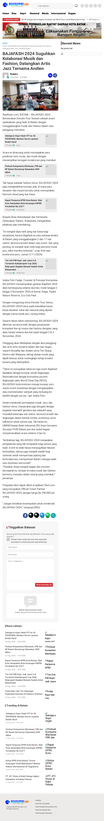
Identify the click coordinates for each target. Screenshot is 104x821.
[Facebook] (82, 6)
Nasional (34, 13)
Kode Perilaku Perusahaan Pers (46, 807)
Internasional (58, 13)
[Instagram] (91, 6)
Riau (14, 13)
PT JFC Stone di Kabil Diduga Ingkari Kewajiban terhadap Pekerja (22, 778)
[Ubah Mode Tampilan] (77, 6)
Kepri (23, 13)
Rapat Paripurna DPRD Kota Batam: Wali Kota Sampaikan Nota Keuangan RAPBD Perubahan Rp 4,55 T (23, 203)
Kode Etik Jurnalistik (42, 803)
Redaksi (14, 74)
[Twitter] (87, 6)
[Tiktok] (99, 6)
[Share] (55, 75)
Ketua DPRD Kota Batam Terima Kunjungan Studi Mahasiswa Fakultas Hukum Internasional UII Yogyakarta (23, 763)
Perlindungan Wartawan (43, 813)
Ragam (72, 13)
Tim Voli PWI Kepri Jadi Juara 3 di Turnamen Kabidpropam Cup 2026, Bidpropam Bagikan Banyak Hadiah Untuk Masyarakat (24, 265)
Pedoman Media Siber (43, 810)
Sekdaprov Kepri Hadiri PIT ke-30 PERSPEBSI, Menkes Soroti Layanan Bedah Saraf (21, 139)
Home (6, 13)
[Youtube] (95, 6)
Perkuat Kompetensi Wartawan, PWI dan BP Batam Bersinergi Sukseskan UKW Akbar (23, 169)
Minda (45, 13)
